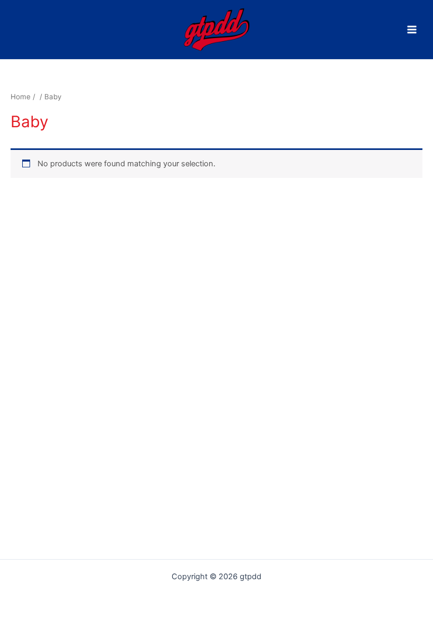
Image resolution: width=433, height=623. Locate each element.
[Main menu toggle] (411, 29)
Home (21, 96)
